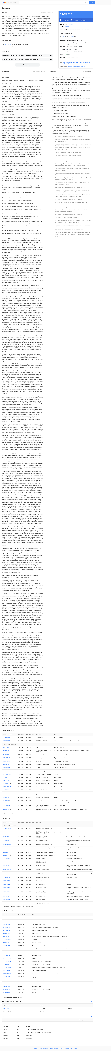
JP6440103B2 (6, 873)
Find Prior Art (76, 20)
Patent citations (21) (67, 62)
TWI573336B (6, 837)
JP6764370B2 (6, 880)
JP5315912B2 (6, 970)
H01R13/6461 (8, 44)
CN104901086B (6, 918)
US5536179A (6, 764)
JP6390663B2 (6, 865)
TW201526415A (7, 967)
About (35, 1048)
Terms (61, 1048)
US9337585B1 (6, 848)
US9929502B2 (6, 927)
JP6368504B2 (6, 832)
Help (75, 1048)
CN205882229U (7, 869)
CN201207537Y (6, 986)
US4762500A (6, 754)
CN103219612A (7, 737)
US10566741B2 (6, 942)
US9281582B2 (6, 930)
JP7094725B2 (6, 892)
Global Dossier (76, 66)
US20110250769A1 (7, 949)
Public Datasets (54, 1048)
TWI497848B (6, 800)
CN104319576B (6, 964)
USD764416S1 (6, 855)
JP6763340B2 (6, 884)
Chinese (71, 24)
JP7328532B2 (6, 899)
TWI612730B (6, 858)
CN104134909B (6, 992)
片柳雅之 (66, 26)
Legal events (83, 62)
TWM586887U (6, 955)
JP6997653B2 (6, 887)
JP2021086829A (7, 983)
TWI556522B (6, 840)
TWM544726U (6, 862)
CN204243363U (7, 828)
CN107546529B (6, 945)
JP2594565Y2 (6, 761)
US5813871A (6, 771)
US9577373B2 (6, 933)
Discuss (83, 66)
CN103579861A (7, 740)
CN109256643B (6, 977)
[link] (15, 44)
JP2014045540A (7, 1008)
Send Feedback (44, 1048)
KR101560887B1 (7, 939)
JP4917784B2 (6, 780)
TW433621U (6, 777)
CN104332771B (6, 989)
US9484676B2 (6, 952)
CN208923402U (7, 973)
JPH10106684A (6, 774)
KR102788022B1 (7, 903)
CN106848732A (7, 877)
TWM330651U (6, 783)
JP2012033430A (7, 793)
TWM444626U (6, 805)
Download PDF (65, 20)
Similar (84, 20)
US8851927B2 (6, 809)
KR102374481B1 (7, 921)
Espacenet (69, 66)
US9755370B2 (6, 936)
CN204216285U (7, 844)
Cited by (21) (76, 62)
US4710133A (6, 747)
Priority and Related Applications (74, 63)
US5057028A (6, 750)
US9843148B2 (6, 924)
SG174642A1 (6, 790)
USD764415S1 (6, 852)
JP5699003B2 (6, 797)
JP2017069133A (7, 958)
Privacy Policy (68, 1048)
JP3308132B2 (6, 767)
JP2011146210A (7, 786)
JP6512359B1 (6, 896)
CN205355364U (7, 980)
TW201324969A (7, 961)
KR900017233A (7, 758)
